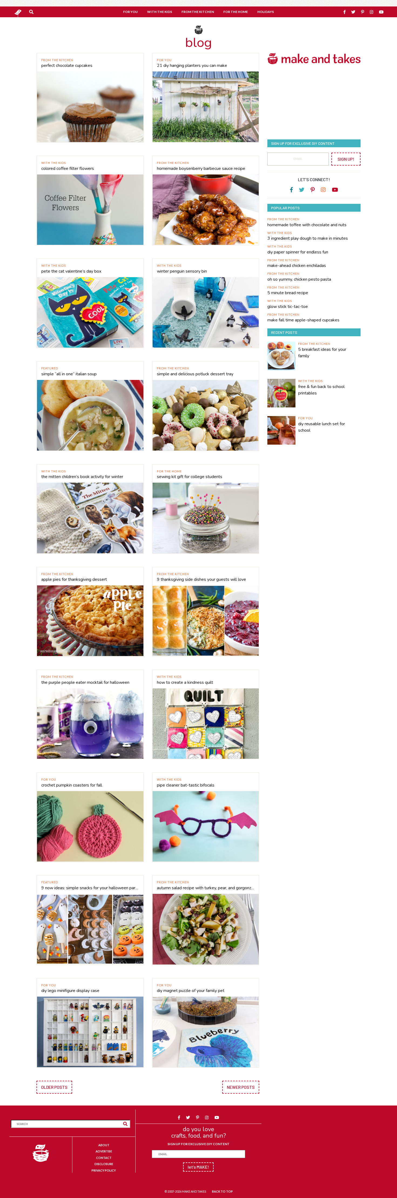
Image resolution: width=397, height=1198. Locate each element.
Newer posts (241, 1087)
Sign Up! (346, 159)
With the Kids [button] (159, 12)
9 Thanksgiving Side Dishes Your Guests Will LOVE (201, 579)
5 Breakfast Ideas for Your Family (322, 352)
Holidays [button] (265, 12)
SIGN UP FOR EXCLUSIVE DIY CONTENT (198, 1144)
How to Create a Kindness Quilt (185, 682)
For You (164, 60)
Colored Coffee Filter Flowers (67, 168)
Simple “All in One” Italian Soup (69, 374)
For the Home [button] (235, 12)
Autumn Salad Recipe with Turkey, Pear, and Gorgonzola (206, 888)
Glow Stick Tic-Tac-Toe (287, 307)
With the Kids (53, 162)
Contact (104, 1157)
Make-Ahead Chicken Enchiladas (296, 266)
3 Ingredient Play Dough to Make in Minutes (307, 238)
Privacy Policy (104, 1170)
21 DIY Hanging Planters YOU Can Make (192, 65)
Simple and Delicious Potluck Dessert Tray (195, 374)
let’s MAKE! (198, 1166)
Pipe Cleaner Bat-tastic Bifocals (185, 785)
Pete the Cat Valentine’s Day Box (71, 271)
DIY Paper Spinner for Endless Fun (297, 252)
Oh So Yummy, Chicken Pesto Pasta (299, 279)
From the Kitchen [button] (197, 12)
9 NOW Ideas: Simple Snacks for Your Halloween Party (90, 888)
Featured (49, 368)
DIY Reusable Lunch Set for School (321, 427)
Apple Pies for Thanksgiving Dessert (74, 579)
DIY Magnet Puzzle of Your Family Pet (190, 991)
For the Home (169, 471)
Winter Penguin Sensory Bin (182, 271)
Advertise (104, 1151)
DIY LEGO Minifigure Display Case (70, 991)
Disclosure (104, 1164)
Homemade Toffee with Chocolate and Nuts (306, 225)
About (103, 1145)
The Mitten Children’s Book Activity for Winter (82, 477)
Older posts (54, 1087)
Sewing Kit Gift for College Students (189, 477)
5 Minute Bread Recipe (287, 293)
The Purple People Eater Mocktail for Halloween (85, 682)
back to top (222, 1191)
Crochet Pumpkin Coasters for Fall (71, 785)
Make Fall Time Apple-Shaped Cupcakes (303, 320)
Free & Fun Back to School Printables (321, 390)
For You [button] (130, 12)
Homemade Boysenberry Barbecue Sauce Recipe (201, 168)
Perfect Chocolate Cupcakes (66, 65)
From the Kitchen (57, 60)
